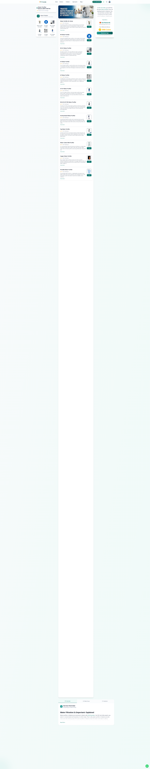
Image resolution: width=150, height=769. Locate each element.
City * (76, 65)
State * (59, 65)
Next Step (75, 94)
